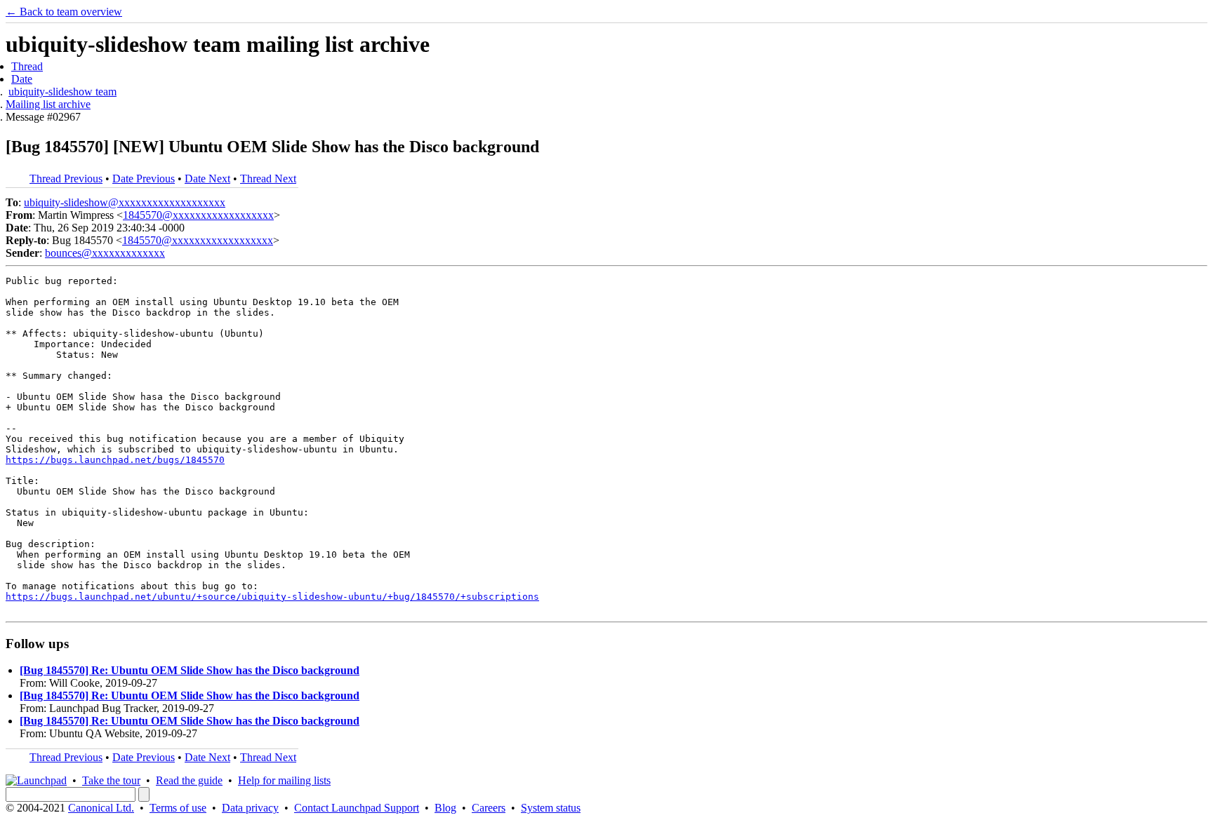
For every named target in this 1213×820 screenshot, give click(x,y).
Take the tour (111, 780)
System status (551, 808)
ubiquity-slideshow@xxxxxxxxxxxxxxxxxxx (124, 202)
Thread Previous (65, 178)
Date (21, 79)
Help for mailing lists (284, 780)
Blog (445, 808)
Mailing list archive (48, 104)
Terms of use (178, 808)
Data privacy (250, 808)
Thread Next (268, 178)
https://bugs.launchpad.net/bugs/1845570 (115, 460)
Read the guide (189, 780)
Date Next (207, 178)
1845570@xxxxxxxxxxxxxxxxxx (198, 215)
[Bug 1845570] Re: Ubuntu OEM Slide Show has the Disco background (189, 670)
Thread (27, 66)
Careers (488, 808)
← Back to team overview (64, 12)
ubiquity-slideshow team (62, 92)
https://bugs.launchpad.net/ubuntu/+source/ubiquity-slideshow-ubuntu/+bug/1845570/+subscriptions (272, 596)
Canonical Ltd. (101, 808)
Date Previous (143, 178)
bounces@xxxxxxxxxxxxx (105, 253)
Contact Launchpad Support (356, 808)
